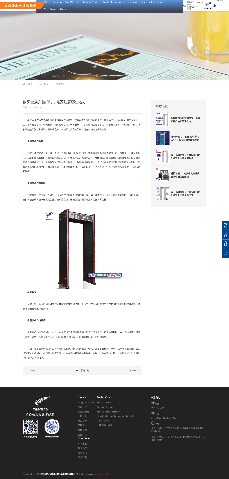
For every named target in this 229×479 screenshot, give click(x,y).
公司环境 (82, 407)
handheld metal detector (108, 411)
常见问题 (82, 457)
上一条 (32, 370)
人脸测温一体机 (105, 425)
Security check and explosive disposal (115, 416)
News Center (50, 9)
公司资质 (82, 430)
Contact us (65, 9)
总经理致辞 (83, 411)
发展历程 (82, 421)
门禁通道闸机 (103, 421)
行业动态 (82, 448)
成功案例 (82, 443)
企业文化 (82, 434)
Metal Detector (104, 402)
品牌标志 (82, 425)
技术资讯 (60, 84)
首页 (30, 84)
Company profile (86, 402)
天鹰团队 (82, 416)
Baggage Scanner (105, 407)
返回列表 (84, 370)
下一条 (132, 370)
